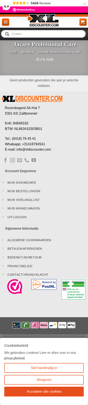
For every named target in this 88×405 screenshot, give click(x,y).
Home (13, 52)
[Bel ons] (26, 160)
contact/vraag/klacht (27, 274)
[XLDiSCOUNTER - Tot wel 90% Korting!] (44, 20)
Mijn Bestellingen (23, 191)
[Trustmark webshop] (14, 286)
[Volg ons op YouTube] (33, 160)
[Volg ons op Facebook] (5, 160)
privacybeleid (14, 358)
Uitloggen (16, 217)
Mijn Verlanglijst (23, 200)
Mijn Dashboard (21, 182)
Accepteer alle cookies (44, 391)
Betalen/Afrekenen (24, 248)
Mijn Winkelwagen (23, 208)
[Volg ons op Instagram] (12, 160)
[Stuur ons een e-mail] (19, 160)
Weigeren (44, 380)
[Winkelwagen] (83, 22)
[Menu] (5, 22)
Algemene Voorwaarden (29, 240)
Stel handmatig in (44, 368)
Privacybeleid (19, 266)
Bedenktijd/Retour (24, 257)
